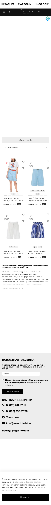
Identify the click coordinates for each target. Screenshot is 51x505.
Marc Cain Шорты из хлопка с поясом (37, 252)
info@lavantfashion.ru (20, 423)
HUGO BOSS (39, 4)
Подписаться (12, 391)
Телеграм (12, 417)
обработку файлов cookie (27, 482)
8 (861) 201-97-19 (16, 405)
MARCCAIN (22, 4)
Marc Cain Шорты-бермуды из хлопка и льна (13, 200)
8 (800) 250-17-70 (17, 411)
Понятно (25, 497)
